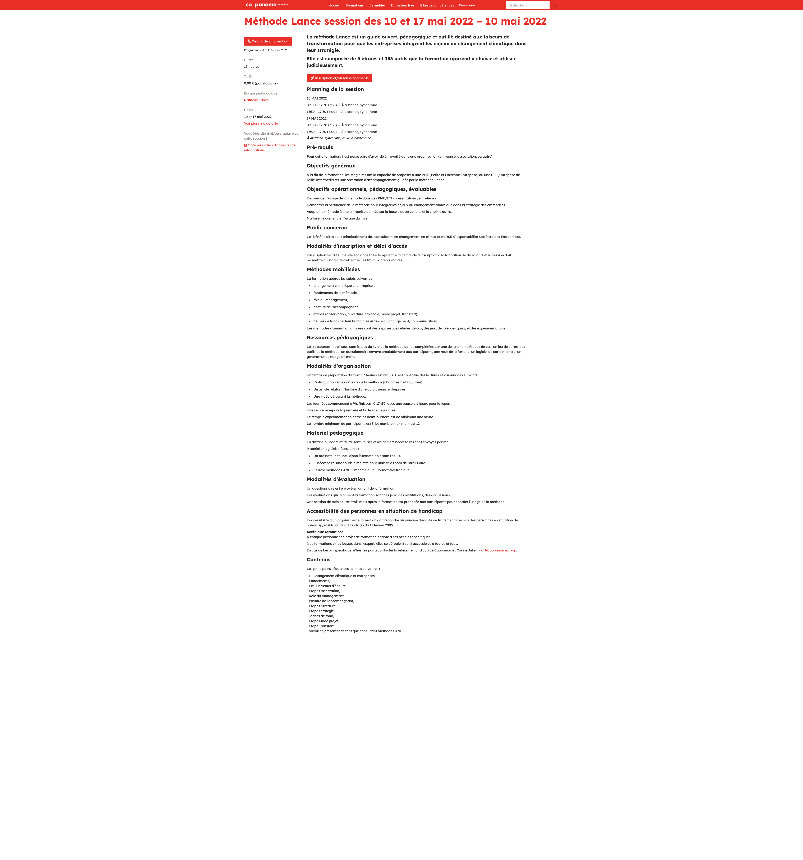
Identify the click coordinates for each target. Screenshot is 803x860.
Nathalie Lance (256, 100)
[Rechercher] (554, 5)
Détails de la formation (269, 41)
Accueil (334, 5)
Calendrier (377, 5)
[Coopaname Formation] (266, 5)
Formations (355, 5)
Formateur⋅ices (402, 5)
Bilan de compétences (437, 5)
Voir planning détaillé (261, 123)
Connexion (467, 5)
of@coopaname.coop (498, 550)
